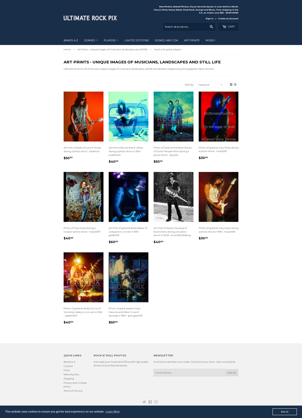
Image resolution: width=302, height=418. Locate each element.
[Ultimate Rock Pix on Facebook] (150, 402)
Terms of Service (73, 390)
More (210, 40)
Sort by (189, 84)
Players (110, 40)
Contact (68, 366)
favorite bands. (119, 365)
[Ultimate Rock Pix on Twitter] (144, 402)
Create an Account (228, 18)
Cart (231, 26)
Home (67, 49)
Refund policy (71, 374)
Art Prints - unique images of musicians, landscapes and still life (113, 49)
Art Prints (192, 40)
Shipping (69, 378)
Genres (90, 40)
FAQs (67, 370)
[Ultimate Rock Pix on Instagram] (156, 402)
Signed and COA (166, 40)
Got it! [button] (285, 411)
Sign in (209, 18)
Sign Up (231, 372)
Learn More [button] (113, 411)
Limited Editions (136, 40)
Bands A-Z (71, 40)
